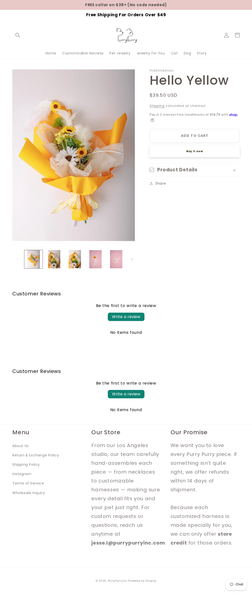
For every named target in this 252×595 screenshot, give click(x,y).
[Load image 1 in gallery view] (33, 259)
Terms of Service (28, 483)
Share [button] (160, 183)
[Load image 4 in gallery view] (95, 259)
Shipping (157, 106)
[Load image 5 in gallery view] (116, 259)
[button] (17, 35)
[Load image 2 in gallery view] (54, 259)
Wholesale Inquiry (28, 492)
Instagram (21, 473)
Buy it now (194, 151)
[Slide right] (131, 259)
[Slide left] (17, 259)
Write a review (126, 317)
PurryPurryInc (117, 581)
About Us (20, 445)
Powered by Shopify (142, 581)
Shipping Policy (26, 464)
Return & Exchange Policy (35, 455)
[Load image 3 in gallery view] (75, 259)
